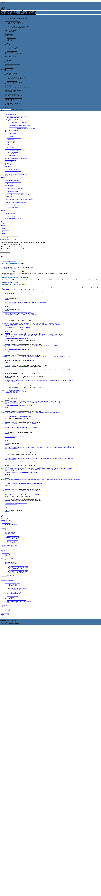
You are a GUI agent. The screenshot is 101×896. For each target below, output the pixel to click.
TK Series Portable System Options (15, 592)
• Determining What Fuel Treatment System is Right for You (16, 174)
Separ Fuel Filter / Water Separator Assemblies (15, 564)
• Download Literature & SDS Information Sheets (14, 212)
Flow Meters (4, 550)
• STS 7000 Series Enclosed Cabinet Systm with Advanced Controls (22, 128)
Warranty (4, 4)
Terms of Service (5, 6)
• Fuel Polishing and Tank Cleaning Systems (13, 119)
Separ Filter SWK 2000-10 (12, 538)
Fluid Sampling (5, 551)
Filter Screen (7, 559)
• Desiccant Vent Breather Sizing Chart (12, 219)
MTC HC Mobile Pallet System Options (19, 587)
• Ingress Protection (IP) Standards (11, 216)
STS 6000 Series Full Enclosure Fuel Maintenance (16, 600)
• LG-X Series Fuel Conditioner (10, 114)
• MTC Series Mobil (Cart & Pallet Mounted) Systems (17, 122)
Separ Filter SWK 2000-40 (12, 541)
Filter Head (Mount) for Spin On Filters (9, 545)
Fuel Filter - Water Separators (7, 558)
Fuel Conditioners (5, 553)
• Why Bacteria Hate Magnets (12, 191)
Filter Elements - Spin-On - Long (13, 534)
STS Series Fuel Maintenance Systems (12, 598)
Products (4, 112)
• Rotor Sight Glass (8, 164)
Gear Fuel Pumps (8, 577)
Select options (7, 333)
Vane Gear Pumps (8, 579)
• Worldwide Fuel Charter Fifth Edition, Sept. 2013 (14, 218)
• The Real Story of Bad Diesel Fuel (11, 178)
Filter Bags (7, 529)
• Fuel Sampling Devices (9, 156)
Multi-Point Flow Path (6, 611)
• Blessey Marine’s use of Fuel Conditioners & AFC (14, 208)
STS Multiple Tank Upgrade (12, 602)
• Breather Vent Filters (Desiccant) (11, 130)
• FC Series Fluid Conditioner (12, 152)
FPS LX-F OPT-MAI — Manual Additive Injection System (16, 293)
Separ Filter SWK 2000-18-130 (12, 540)
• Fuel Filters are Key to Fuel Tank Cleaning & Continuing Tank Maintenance (19, 194)
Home (3, 2)
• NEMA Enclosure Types (9, 215)
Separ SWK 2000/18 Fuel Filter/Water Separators (18, 568)
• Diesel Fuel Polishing (9, 196)
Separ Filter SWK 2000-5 (11, 542)
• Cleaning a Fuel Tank (9, 175)
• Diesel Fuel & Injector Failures (11, 183)
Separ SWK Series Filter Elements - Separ (12, 537)
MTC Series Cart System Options (10, 437)
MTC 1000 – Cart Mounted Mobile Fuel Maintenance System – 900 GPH (19, 405)
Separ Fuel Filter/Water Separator (11, 563)
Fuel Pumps (4, 576)
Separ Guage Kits (10, 575)
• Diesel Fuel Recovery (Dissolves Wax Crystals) (14, 117)
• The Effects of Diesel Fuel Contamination (13, 182)
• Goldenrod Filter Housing (12, 139)
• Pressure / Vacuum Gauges (10, 160)
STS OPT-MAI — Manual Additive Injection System (15, 304)
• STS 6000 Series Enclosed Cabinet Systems (18, 127)
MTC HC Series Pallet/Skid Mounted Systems (12, 448)
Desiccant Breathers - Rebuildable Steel (12, 525)
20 (2, 256)
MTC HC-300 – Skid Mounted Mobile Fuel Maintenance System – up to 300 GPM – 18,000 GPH (23, 483)
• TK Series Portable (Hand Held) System (15, 120)
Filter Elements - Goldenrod (10, 530)
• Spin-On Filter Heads (11, 141)
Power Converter (5, 613)
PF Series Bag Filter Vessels (10, 549)
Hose (3, 607)
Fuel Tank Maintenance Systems (20, 314)
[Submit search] (18, 237)
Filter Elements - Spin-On (9, 533)
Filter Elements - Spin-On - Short (13, 536)
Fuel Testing (4, 605)
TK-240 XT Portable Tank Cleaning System (13, 394)
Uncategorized (5, 615)
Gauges (3, 606)
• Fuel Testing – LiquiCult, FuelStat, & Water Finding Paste (16, 158)
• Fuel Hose (7, 144)
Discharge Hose (8, 609)
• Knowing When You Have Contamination (15, 188)
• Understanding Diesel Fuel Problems (12, 169)
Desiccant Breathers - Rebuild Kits (13, 527)
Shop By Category (5, 234)
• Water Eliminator (8, 166)
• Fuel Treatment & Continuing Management (13, 171)
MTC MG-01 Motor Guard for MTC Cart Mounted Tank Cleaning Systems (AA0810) (21, 427)
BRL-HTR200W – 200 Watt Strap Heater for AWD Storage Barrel (17, 316)
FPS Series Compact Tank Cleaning (10, 325)
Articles (3, 177)
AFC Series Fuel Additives (7, 520)
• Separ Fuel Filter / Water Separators (14, 138)
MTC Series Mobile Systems (12, 584)
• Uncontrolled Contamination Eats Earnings (15, 193)
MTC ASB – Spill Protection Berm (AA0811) (13, 438)
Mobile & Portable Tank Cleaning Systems (12, 583)
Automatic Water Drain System (9, 314)
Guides (3, 167)
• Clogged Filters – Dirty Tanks (13, 189)
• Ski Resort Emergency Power (11, 205)
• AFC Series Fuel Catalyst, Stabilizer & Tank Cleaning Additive (16, 116)
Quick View (48, 289)
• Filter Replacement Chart (10, 213)
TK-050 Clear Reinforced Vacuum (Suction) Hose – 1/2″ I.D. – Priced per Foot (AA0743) (22, 494)
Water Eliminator (5, 617)
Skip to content (2, 0)
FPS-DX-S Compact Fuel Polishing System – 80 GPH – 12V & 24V (17, 327)
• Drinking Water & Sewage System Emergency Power (15, 202)
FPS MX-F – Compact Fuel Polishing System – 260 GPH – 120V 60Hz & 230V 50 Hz (21, 371)
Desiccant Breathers (6, 523)
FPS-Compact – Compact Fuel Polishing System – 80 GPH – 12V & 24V (19, 338)
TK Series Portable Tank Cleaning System (11, 392)
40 (2, 257)
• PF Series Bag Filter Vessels (12, 155)
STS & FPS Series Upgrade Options (10, 292)
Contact (3, 8)
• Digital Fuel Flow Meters (9, 147)
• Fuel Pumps (7, 145)
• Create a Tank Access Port (10, 131)
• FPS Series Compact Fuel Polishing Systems (16, 123)
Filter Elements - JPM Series (10, 532)
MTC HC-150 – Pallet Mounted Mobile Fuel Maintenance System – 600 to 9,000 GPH (21, 472)
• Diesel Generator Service (10, 197)
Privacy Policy (5, 7)
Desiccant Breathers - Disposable (11, 524)
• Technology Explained (9, 185)
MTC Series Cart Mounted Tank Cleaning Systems (13, 403)
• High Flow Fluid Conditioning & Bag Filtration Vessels (15, 150)
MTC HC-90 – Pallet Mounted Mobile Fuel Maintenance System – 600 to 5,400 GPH (21, 461)
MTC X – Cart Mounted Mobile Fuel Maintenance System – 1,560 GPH (18, 416)
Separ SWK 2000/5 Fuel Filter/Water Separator (18, 571)
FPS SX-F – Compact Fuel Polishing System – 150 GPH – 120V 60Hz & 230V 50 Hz (21, 360)
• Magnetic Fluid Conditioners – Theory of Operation (17, 186)
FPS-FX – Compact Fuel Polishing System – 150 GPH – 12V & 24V (18, 349)
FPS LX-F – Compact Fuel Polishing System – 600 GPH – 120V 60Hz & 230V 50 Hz (21, 383)
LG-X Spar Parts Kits (8, 555)
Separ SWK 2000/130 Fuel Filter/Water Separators (18, 567)
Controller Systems (10, 597)
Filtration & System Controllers (8, 546)
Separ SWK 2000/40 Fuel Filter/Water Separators (18, 570)
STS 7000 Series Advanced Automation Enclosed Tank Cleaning (19, 601)
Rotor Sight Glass (5, 614)
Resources (4, 210)
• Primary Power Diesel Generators (11, 207)
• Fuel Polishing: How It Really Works (12, 180)
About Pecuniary (5, 3)
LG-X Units (7, 557)
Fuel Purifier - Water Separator (10, 560)
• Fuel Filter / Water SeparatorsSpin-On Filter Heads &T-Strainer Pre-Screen (10, 135)
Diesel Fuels (18, 12)
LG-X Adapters (7, 554)
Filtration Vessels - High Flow (7, 547)
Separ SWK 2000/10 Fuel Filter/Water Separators (18, 566)
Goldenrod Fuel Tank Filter (10, 562)
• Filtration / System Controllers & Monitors (13, 149)
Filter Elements (5, 528)
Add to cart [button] (7, 299)
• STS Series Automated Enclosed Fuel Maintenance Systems (19, 125)
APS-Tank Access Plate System (8, 521)
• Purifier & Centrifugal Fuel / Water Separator (15, 153)
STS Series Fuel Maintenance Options (11, 504)
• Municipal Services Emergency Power (12, 204)
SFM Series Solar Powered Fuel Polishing (12, 593)
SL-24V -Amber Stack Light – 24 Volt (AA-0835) (14, 505)
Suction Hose (7, 610)
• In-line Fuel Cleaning (9, 172)
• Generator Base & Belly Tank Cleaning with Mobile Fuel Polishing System (19, 199)
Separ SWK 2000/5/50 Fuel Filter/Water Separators (18, 572)
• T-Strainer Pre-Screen (11, 142)
